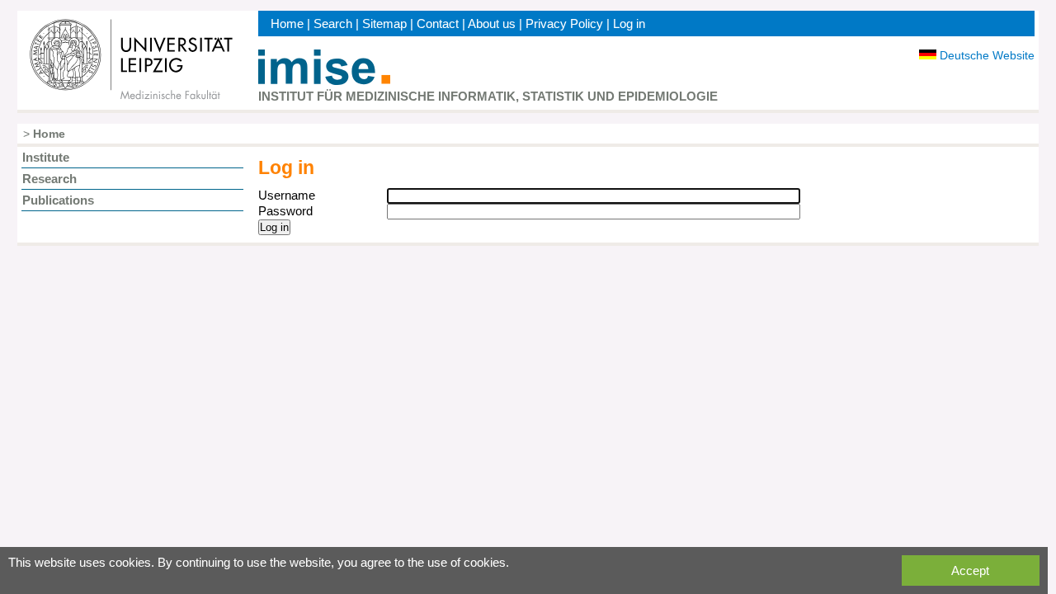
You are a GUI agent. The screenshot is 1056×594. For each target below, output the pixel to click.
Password (285, 211)
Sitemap (384, 23)
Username (286, 195)
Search (333, 23)
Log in (629, 23)
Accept (970, 570)
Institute (45, 157)
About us (492, 23)
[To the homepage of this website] (324, 80)
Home (287, 23)
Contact (438, 23)
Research (49, 179)
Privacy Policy (564, 23)
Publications (58, 200)
